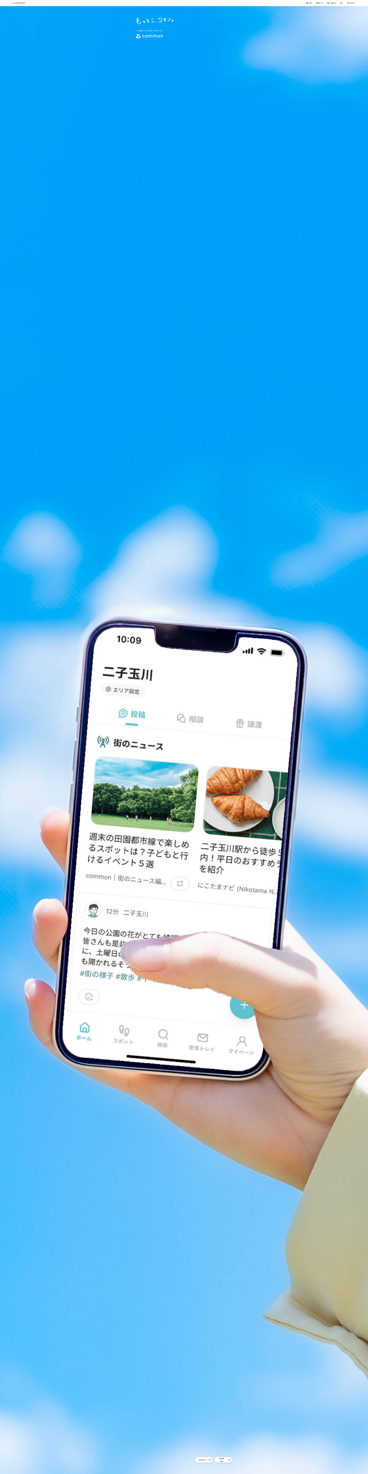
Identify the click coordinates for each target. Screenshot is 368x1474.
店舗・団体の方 (331, 3)
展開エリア (319, 3)
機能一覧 (308, 3)
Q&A (341, 3)
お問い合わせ (351, 3)
